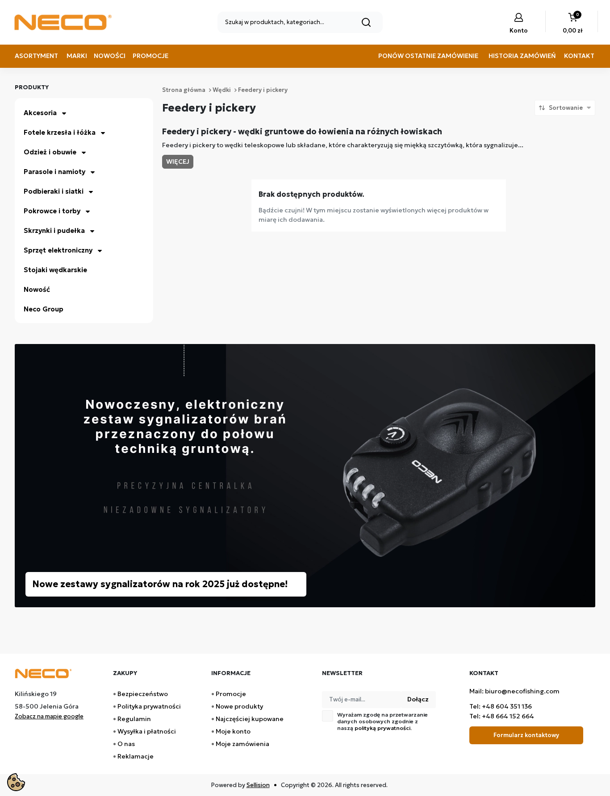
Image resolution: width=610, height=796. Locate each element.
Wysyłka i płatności (146, 731)
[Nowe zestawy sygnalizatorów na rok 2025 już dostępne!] (305, 474)
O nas (126, 744)
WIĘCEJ (177, 162)
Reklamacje (135, 756)
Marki (77, 56)
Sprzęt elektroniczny (58, 250)
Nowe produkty (239, 706)
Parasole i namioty (54, 171)
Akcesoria (40, 112)
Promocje (150, 56)
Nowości (109, 56)
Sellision (258, 785)
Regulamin (134, 719)
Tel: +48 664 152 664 (501, 716)
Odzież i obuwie (50, 152)
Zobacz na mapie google (49, 716)
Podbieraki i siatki (54, 191)
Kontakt (579, 56)
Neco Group (43, 309)
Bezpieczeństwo (142, 694)
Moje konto (233, 731)
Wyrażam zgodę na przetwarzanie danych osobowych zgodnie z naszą (382, 721)
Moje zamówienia (242, 744)
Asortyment (36, 56)
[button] (573, 24)
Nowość (37, 289)
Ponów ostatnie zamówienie (428, 56)
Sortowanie (566, 108)
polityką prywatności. (383, 728)
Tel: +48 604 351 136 (500, 706)
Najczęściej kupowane (250, 719)
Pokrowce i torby (52, 211)
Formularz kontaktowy (526, 735)
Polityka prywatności (149, 706)
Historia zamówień (522, 56)
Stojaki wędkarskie (55, 269)
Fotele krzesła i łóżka (60, 132)
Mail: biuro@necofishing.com (514, 691)
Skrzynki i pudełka (54, 230)
